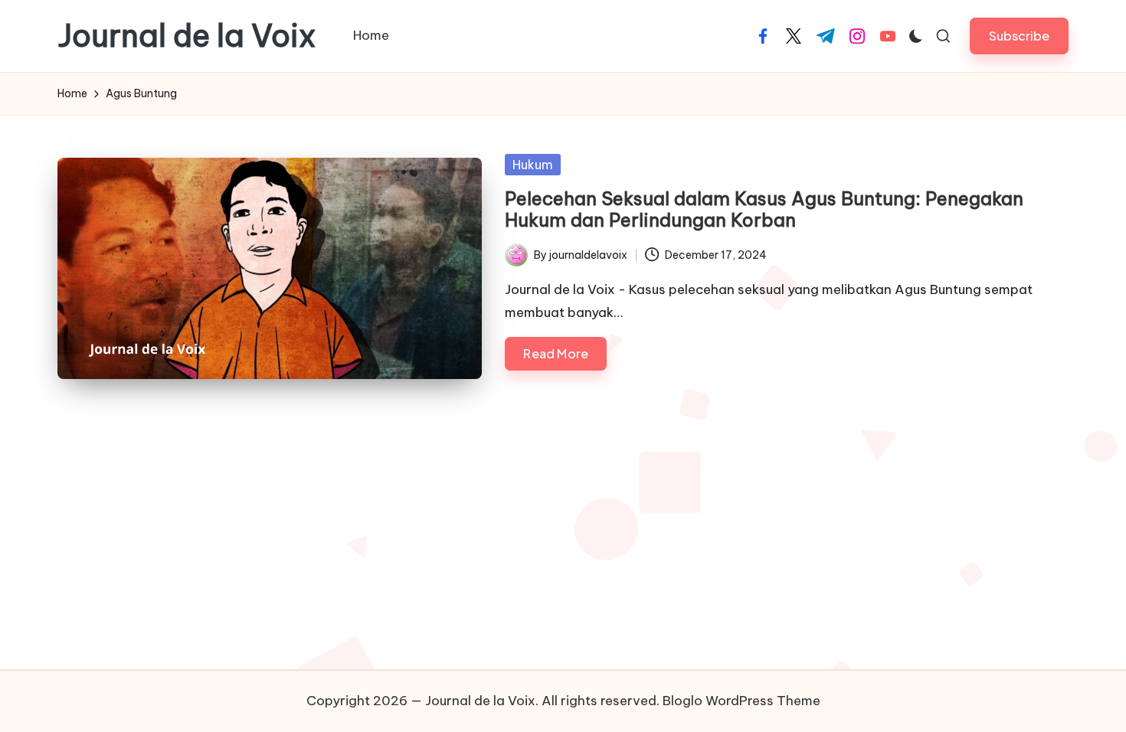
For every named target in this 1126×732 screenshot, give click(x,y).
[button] (1019, 36)
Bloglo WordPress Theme (741, 700)
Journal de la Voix (186, 36)
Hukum (532, 164)
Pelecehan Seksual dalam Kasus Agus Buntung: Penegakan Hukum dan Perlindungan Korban (764, 209)
